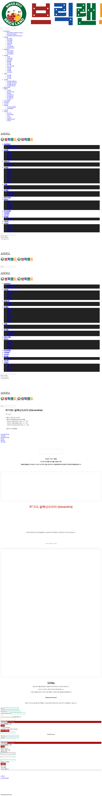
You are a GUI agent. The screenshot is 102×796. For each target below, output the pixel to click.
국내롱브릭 (9, 72)
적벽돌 (8, 57)
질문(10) (3, 440)
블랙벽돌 (9, 61)
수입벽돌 (6, 37)
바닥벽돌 (6, 105)
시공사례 (6, 110)
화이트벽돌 (9, 60)
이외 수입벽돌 (10, 46)
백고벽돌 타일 (10, 97)
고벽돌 (5, 73)
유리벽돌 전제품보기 (12, 81)
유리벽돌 (6, 79)
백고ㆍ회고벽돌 (10, 66)
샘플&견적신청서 (11, 119)
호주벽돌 (9, 44)
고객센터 (6, 111)
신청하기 (3, 764)
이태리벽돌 (9, 40)
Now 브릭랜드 (10, 114)
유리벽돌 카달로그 (11, 85)
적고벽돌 (9, 63)
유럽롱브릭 (6, 49)
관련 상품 (3, 442)
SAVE (2, 725)
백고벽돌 (9, 78)
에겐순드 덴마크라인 (12, 34)
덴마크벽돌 (9, 41)
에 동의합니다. (11, 717)
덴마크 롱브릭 (10, 53)
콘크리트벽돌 (7, 100)
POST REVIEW (5, 731)
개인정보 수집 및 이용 (7, 717)
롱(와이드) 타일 (10, 91)
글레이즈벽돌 (7, 87)
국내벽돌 (6, 55)
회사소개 (9, 113)
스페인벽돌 (9, 43)
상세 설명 (3, 435)
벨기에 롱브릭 (10, 50)
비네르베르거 (7, 31)
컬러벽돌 (9, 67)
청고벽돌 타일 (10, 96)
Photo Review (6, 727)
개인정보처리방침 (5, 778)
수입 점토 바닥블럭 (11, 107)
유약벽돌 (9, 70)
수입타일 (9, 90)
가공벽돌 (9, 69)
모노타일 (9, 99)
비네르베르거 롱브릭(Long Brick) (14, 35)
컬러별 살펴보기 (11, 47)
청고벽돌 (9, 64)
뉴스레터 (9, 117)
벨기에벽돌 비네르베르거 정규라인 (15, 32)
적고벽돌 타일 (10, 94)
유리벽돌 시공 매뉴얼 (12, 82)
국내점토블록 (10, 108)
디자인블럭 (6, 102)
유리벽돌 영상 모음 (11, 84)
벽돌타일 (6, 88)
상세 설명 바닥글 (5, 437)
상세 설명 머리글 (5, 434)
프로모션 (9, 120)
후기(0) (2, 439)
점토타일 (9, 93)
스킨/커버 (6, 104)
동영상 (8, 116)
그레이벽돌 (9, 58)
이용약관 (3, 776)
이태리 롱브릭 (10, 52)
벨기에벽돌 (9, 38)
